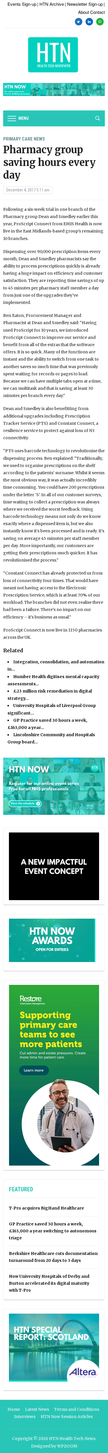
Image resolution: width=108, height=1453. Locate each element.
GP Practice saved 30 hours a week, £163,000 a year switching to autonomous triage (52, 1230)
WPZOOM (67, 1446)
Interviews (24, 1416)
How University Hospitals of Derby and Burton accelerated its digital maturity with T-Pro (49, 1283)
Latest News (37, 1409)
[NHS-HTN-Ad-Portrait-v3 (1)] (54, 1075)
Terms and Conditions (76, 1409)
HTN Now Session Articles (67, 1416)
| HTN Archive (50, 4)
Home (13, 1409)
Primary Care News (24, 139)
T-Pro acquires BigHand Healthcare (46, 1208)
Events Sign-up (21, 4)
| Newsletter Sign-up (84, 4)
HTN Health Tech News (72, 1438)
